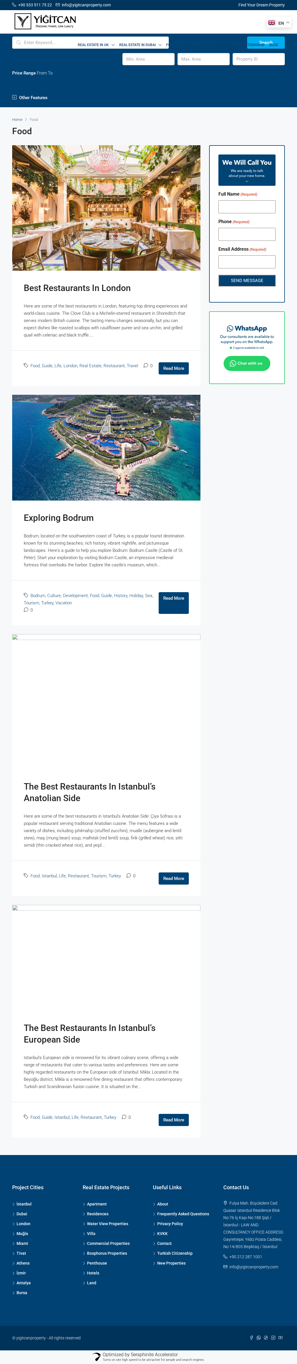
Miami (22, 1243)
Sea (148, 595)
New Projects (205, 45)
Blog (273, 45)
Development (75, 595)
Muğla (22, 1233)
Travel (132, 365)
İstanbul (24, 1204)
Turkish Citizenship (247, 45)
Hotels (93, 1273)
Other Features (33, 97)
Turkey (47, 602)
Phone (233, 221)
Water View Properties (107, 1223)
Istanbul (49, 876)
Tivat (21, 1253)
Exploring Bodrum (59, 518)
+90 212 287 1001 (245, 1256)
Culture (54, 595)
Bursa (22, 1292)
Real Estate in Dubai (137, 45)
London (70, 365)
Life (58, 365)
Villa (91, 1233)
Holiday (136, 595)
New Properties (171, 1263)
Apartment (97, 1204)
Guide (47, 365)
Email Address (242, 249)
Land (91, 1283)
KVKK (162, 1233)
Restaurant (114, 365)
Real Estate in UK (93, 45)
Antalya (24, 1283)
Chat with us (250, 363)
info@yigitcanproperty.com (253, 1267)
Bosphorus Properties (107, 1253)
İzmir (21, 1273)
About (162, 1204)
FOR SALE (174, 45)
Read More (173, 368)
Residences (97, 1214)
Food (35, 365)
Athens (23, 1263)
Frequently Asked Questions (183, 1214)
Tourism (31, 602)
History (120, 595)
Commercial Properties (108, 1243)
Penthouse (97, 1263)
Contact (164, 1243)
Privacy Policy (170, 1223)
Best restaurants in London (77, 288)
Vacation (63, 602)
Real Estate (90, 365)
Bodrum (37, 595)
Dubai (22, 1214)
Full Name (237, 194)
